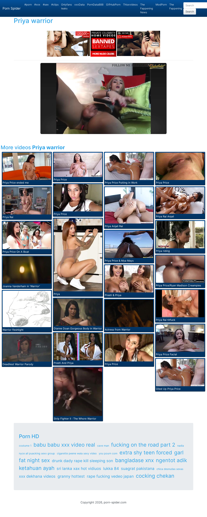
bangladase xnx (134, 460)
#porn (28, 4)
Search (189, 11)
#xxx (37, 4)
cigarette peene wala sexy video (77, 453)
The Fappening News (146, 8)
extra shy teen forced (146, 452)
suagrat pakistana (137, 468)
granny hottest (71, 476)
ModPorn (161, 4)
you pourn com (108, 453)
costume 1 (25, 445)
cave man (103, 445)
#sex (46, 4)
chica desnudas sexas (170, 469)
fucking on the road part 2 (143, 445)
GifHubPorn (113, 4)
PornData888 (95, 4)
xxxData (79, 4)
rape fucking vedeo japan (110, 476)
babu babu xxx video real (64, 445)
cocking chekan (155, 476)
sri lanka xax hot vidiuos (79, 468)
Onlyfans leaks (66, 6)
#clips (55, 4)
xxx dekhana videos (37, 476)
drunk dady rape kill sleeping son (82, 460)
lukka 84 (111, 468)
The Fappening (175, 6)
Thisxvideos (130, 4)
